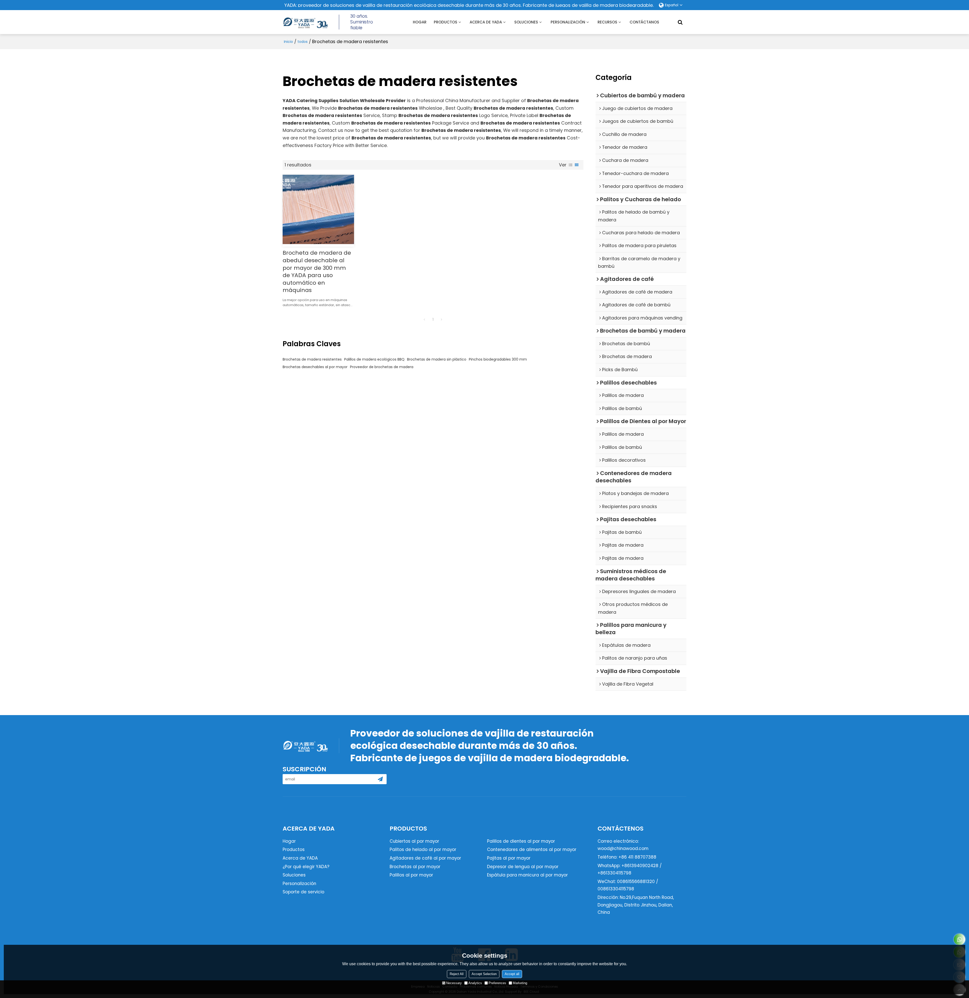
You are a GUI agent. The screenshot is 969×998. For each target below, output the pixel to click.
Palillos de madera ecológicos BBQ (374, 359)
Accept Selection (484, 974)
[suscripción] (380, 779)
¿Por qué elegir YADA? (306, 867)
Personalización (299, 883)
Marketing (520, 983)
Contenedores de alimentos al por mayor (531, 849)
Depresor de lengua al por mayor (522, 867)
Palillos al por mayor (411, 875)
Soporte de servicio (303, 892)
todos (303, 41)
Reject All (457, 974)
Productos (445, 22)
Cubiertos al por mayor (414, 841)
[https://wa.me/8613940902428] (959, 939)
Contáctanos (644, 22)
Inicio (288, 41)
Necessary (454, 983)
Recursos (607, 22)
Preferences (497, 983)
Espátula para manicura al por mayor (527, 875)
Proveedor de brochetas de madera (381, 366)
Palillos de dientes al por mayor (521, 841)
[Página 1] (424, 319)
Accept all (512, 974)
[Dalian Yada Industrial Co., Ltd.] (305, 22)
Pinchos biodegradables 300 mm (498, 359)
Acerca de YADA (486, 22)
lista (571, 164)
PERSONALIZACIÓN (568, 22)
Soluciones (526, 22)
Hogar (419, 22)
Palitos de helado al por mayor (423, 849)
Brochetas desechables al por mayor (315, 366)
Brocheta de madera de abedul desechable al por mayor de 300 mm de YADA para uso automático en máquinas (317, 271)
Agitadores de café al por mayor (425, 858)
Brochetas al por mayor (415, 867)
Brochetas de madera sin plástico (436, 359)
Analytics (475, 983)
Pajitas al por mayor (508, 858)
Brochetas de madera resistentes (312, 359)
